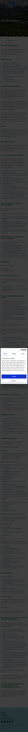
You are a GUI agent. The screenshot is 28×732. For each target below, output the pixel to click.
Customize (13, 380)
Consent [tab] (5, 353)
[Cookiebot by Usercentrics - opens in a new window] (20, 350)
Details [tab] (14, 353)
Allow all (14, 376)
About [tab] (22, 353)
